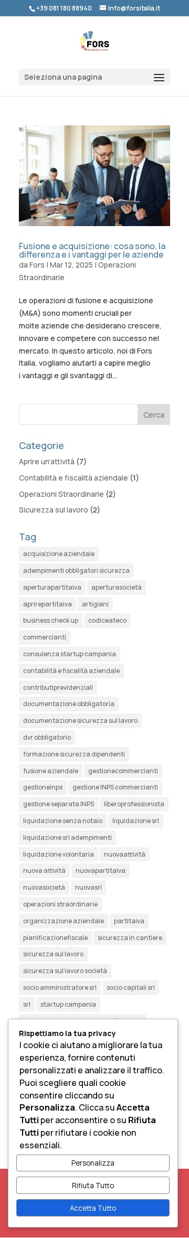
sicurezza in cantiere (130, 937)
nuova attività (44, 870)
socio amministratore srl (60, 987)
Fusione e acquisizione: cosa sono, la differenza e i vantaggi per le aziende (92, 250)
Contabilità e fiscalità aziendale (73, 478)
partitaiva (129, 920)
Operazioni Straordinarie (61, 494)
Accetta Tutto (93, 1208)
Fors (37, 265)
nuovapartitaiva (100, 870)
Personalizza (92, 1163)
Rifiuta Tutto (93, 1185)
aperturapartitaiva (52, 587)
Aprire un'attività (47, 461)
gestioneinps (42, 787)
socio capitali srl (131, 987)
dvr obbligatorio (47, 737)
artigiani (95, 604)
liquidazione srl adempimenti (67, 837)
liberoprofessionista (134, 803)
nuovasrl (88, 887)
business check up (50, 620)
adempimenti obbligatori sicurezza (76, 570)
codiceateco (107, 620)
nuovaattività (124, 854)
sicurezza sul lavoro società (65, 970)
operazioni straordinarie (60, 904)
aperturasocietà (116, 587)
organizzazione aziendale (63, 920)
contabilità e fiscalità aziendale (71, 670)
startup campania (68, 1004)
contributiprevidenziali (58, 687)
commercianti (44, 637)
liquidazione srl (135, 820)
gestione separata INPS (58, 803)
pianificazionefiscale (55, 937)
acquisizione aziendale (58, 553)
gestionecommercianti (123, 770)
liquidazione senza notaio (62, 820)
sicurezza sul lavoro (53, 953)
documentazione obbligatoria (68, 703)
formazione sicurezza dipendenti (74, 754)
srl (26, 1004)
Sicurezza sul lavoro (53, 510)
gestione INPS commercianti (115, 787)
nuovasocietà (44, 887)
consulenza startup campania (69, 653)
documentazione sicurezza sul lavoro (80, 720)
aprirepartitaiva (47, 604)
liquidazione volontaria (58, 854)
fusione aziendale (50, 770)
